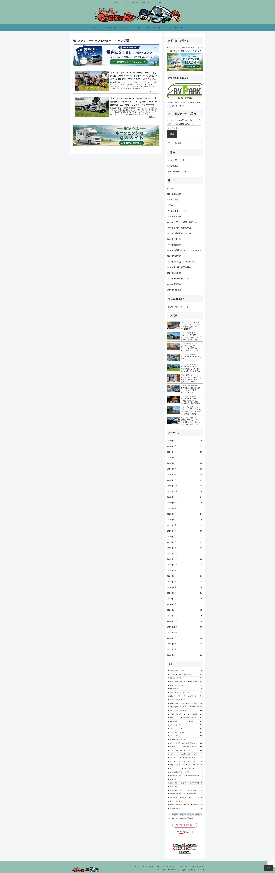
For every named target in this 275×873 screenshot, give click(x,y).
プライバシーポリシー (176, 172)
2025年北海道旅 (174, 216)
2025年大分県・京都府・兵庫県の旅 (183, 222)
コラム (170, 205)
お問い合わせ (173, 166)
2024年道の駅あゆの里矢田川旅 (181, 262)
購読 (172, 134)
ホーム (170, 188)
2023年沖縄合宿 (174, 290)
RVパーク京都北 (173, 102)
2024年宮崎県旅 (174, 256)
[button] (200, 143)
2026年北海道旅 (174, 194)
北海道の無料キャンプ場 (177, 307)
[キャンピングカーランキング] (179, 845)
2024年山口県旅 (174, 273)
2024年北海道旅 (174, 245)
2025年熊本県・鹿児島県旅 (179, 228)
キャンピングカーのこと (177, 211)
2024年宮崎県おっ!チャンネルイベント (184, 250)
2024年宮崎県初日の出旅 (178, 278)
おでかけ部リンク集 (176, 160)
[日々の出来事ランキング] (185, 852)
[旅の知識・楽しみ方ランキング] (191, 845)
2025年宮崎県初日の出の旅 (179, 233)
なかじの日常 (173, 200)
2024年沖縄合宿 (174, 239)
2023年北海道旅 (174, 284)
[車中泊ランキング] (191, 848)
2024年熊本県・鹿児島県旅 (179, 267)
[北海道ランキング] (179, 848)
